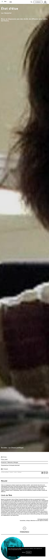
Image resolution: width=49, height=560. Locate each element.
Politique (19, 472)
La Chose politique (5, 472)
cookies (25, 548)
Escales (11, 472)
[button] (31, 2)
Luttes (15, 472)
